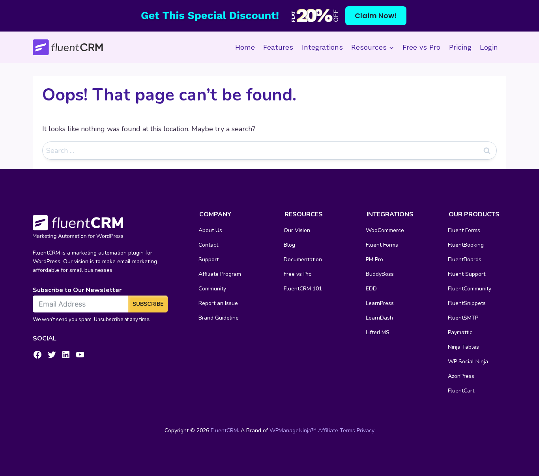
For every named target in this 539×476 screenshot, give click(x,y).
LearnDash (379, 318)
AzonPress (461, 376)
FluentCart (461, 390)
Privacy (365, 430)
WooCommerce (385, 230)
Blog (289, 245)
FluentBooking (466, 245)
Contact (208, 245)
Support (208, 259)
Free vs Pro (421, 47)
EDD (371, 288)
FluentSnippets (467, 303)
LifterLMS (377, 332)
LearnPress (380, 303)
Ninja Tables (463, 347)
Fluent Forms (382, 245)
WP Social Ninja (468, 361)
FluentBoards (464, 259)
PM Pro (374, 259)
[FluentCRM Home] (68, 47)
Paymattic (460, 332)
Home (245, 47)
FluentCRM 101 (303, 288)
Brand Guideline (218, 318)
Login (489, 47)
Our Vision (297, 230)
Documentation (303, 259)
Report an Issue (218, 303)
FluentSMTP (463, 318)
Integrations (322, 47)
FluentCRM (224, 430)
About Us (210, 230)
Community (212, 288)
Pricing (460, 47)
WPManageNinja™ (293, 430)
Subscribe (148, 304)
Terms (347, 430)
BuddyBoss (380, 274)
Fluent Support (466, 274)
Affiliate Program (219, 274)
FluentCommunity (469, 288)
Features (278, 47)
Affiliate (328, 430)
